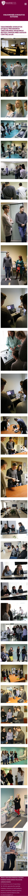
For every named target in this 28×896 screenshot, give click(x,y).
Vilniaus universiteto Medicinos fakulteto (12, 877)
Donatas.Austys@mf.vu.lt (7, 894)
